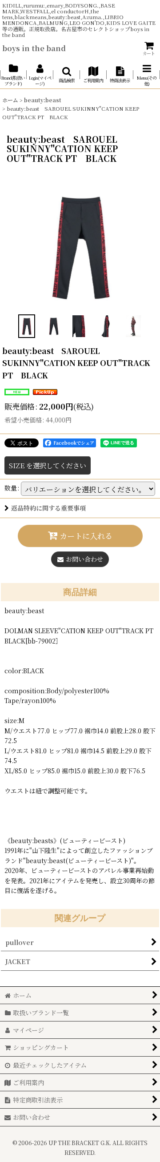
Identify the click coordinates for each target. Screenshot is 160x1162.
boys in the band (34, 48)
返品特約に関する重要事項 (48, 507)
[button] (66, 74)
